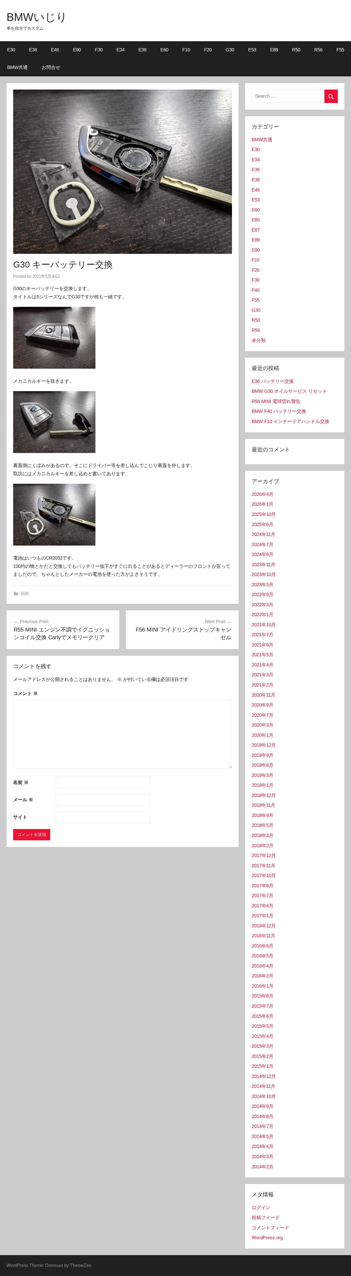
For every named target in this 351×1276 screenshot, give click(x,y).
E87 (256, 230)
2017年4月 (262, 905)
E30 (11, 49)
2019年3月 (262, 775)
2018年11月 (263, 805)
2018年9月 (262, 815)
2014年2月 (262, 1166)
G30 (230, 49)
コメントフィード (270, 1227)
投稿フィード (266, 1217)
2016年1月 (262, 986)
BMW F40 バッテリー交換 (279, 411)
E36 (33, 49)
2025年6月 (262, 524)
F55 (340, 49)
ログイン (261, 1207)
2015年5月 (262, 1026)
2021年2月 (262, 685)
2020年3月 (262, 725)
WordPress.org (267, 1237)
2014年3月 (262, 1156)
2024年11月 (263, 534)
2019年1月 (262, 785)
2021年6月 (262, 644)
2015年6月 (262, 1016)
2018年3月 (262, 835)
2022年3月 (262, 604)
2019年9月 (262, 755)
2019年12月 (264, 745)
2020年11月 (263, 695)
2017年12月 (264, 855)
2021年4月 (262, 665)
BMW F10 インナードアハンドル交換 (290, 421)
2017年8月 (262, 885)
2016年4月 (262, 966)
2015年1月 (262, 1066)
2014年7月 (262, 1126)
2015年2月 (262, 1056)
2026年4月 (262, 494)
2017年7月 (262, 895)
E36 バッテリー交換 (273, 381)
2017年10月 (264, 875)
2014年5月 (262, 1136)
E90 (77, 49)
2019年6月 (262, 765)
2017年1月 (262, 915)
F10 (186, 49)
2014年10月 (264, 1096)
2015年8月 (262, 996)
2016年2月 (262, 975)
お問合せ (51, 67)
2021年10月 (264, 624)
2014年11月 (263, 1086)
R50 (296, 49)
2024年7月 (262, 544)
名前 (21, 782)
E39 (142, 49)
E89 (274, 49)
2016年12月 (264, 925)
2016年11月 (263, 935)
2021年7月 (262, 634)
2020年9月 (262, 705)
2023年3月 (262, 584)
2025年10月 (264, 514)
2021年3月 (262, 674)
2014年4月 (262, 1146)
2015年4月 (262, 1036)
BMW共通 (17, 67)
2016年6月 (262, 946)
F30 (99, 49)
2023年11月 (263, 564)
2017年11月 (263, 865)
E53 (252, 49)
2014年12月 (264, 1076)
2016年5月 (262, 955)
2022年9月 (262, 594)
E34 (120, 49)
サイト (20, 817)
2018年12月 (264, 795)
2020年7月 (262, 715)
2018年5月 (262, 825)
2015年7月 (262, 1006)
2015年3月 (262, 1046)
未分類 (259, 340)
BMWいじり (37, 17)
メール (23, 799)
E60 (164, 49)
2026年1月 (262, 504)
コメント (25, 693)
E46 (55, 49)
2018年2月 (262, 845)
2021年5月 (262, 654)
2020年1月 (262, 735)
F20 (208, 49)
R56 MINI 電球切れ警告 (276, 401)
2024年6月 (262, 554)
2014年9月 (262, 1106)
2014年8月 (262, 1116)
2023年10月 (264, 574)
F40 (255, 290)
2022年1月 (262, 614)
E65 (256, 220)
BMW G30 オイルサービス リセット (289, 391)
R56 (318, 49)
